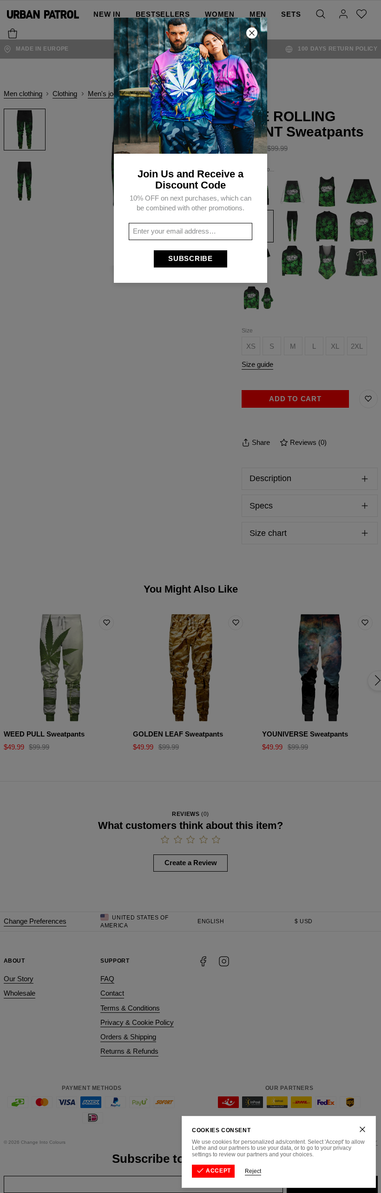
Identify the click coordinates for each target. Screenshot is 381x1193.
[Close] (362, 1129)
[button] (190, 596)
